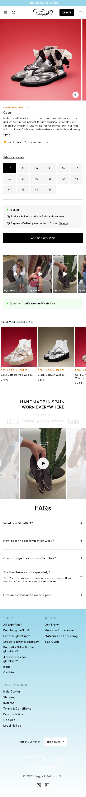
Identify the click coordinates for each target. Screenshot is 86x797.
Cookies (9, 720)
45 (23, 189)
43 (76, 178)
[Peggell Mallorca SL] (43, 763)
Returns (8, 703)
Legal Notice (12, 725)
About (51, 618)
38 (9, 178)
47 (49, 189)
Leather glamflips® (16, 636)
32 (9, 168)
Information (15, 685)
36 (63, 168)
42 (63, 178)
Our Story (52, 624)
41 (49, 178)
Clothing (9, 672)
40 (36, 178)
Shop (8, 618)
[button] (5, 13)
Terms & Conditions (17, 708)
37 (76, 168)
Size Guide (52, 642)
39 (23, 178)
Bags (6, 667)
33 (23, 168)
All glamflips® (12, 624)
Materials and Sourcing (61, 636)
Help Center (12, 691)
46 (36, 189)
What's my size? (13, 157)
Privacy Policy (13, 714)
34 (36, 168)
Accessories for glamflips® (15, 659)
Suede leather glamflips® (21, 642)
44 (9, 189)
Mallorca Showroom (59, 630)
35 (49, 168)
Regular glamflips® (16, 630)
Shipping (9, 697)
